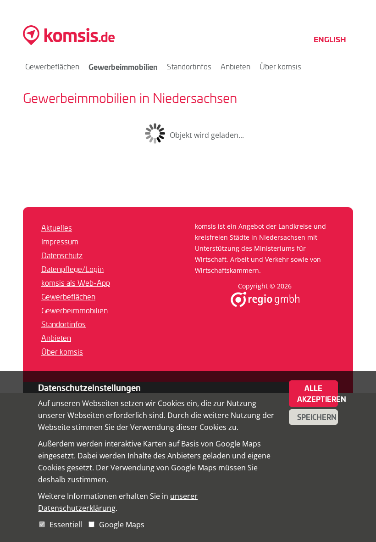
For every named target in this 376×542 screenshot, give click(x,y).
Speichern (317, 417)
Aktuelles (56, 227)
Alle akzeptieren (317, 394)
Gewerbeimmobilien (123, 66)
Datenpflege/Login (72, 269)
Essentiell (66, 524)
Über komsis (280, 66)
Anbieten (235, 66)
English (330, 39)
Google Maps (121, 524)
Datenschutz (62, 255)
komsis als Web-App (75, 282)
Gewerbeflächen (52, 66)
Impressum (59, 241)
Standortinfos (189, 66)
